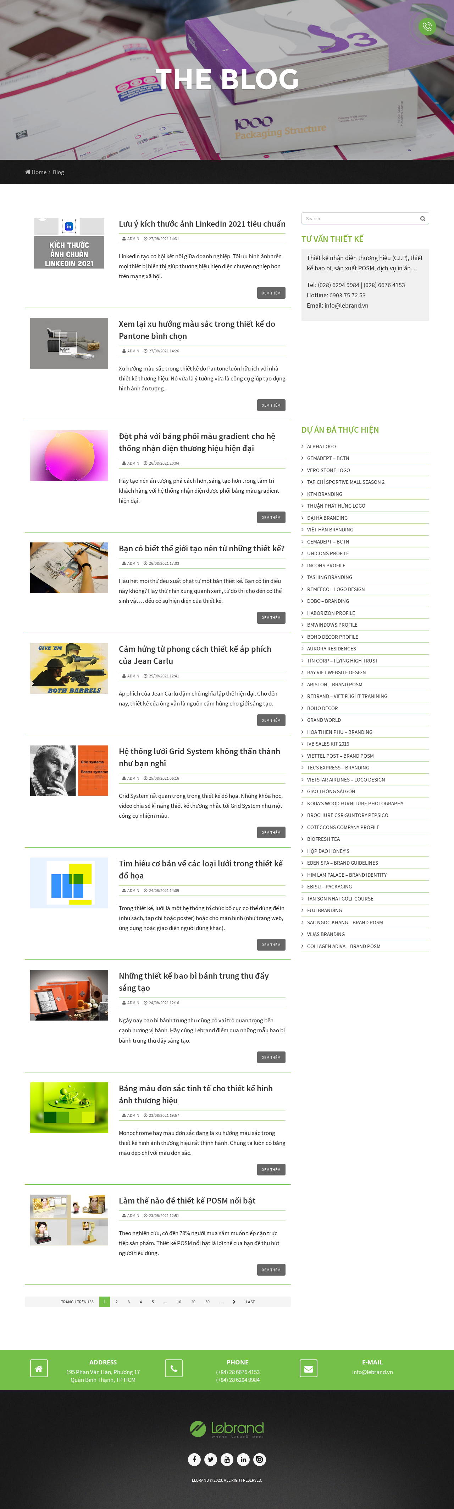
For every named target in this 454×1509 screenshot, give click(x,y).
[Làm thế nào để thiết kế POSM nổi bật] (69, 1220)
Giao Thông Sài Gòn (331, 791)
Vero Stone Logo (328, 470)
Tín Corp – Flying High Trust (342, 660)
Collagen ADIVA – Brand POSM (344, 946)
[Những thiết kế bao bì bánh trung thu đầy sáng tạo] (69, 995)
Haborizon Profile (331, 613)
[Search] (423, 218)
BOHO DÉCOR (322, 708)
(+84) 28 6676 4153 (238, 1372)
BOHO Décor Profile (332, 636)
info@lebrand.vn (347, 305)
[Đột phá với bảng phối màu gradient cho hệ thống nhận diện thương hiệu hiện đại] (69, 455)
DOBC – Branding (328, 600)
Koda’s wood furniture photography (355, 803)
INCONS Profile (326, 565)
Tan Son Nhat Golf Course (340, 898)
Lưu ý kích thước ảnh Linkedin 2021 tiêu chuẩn (202, 223)
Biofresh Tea (323, 838)
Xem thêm (271, 293)
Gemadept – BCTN (328, 458)
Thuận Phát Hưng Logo (336, 505)
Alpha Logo (321, 446)
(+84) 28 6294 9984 (238, 1380)
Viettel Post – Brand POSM (340, 755)
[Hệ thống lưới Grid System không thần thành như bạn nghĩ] (69, 770)
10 (179, 1301)
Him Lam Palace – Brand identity (347, 874)
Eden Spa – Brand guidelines (342, 862)
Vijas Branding (326, 934)
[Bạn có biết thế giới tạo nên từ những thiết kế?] (69, 567)
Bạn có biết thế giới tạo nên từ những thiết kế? (202, 548)
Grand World (324, 719)
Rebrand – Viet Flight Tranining (347, 696)
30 (207, 1301)
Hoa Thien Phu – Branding (339, 732)
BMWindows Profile (332, 624)
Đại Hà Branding (327, 517)
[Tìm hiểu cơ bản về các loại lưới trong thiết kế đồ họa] (69, 883)
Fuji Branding (324, 910)
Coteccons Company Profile (343, 827)
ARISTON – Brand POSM (334, 684)
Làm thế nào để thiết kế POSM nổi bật (187, 1200)
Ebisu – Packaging (329, 886)
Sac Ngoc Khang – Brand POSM (345, 922)
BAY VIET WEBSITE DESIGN (336, 672)
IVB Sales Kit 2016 (328, 743)
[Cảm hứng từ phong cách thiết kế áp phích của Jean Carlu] (69, 668)
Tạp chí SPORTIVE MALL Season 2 (345, 481)
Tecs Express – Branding (338, 767)
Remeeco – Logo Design (336, 589)
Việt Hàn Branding (330, 529)
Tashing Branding (329, 577)
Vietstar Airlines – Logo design (346, 779)
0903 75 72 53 (348, 295)
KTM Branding (324, 494)
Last (250, 1301)
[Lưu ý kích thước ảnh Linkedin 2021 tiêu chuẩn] (69, 243)
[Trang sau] (234, 1302)
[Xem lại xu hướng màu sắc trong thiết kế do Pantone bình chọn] (69, 343)
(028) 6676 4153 (384, 285)
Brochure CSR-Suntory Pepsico (347, 815)
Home (38, 172)
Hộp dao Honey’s (328, 851)
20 (193, 1301)
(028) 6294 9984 (338, 285)
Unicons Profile (328, 553)
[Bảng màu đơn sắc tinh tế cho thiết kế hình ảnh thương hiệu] (69, 1107)
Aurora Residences (331, 648)
